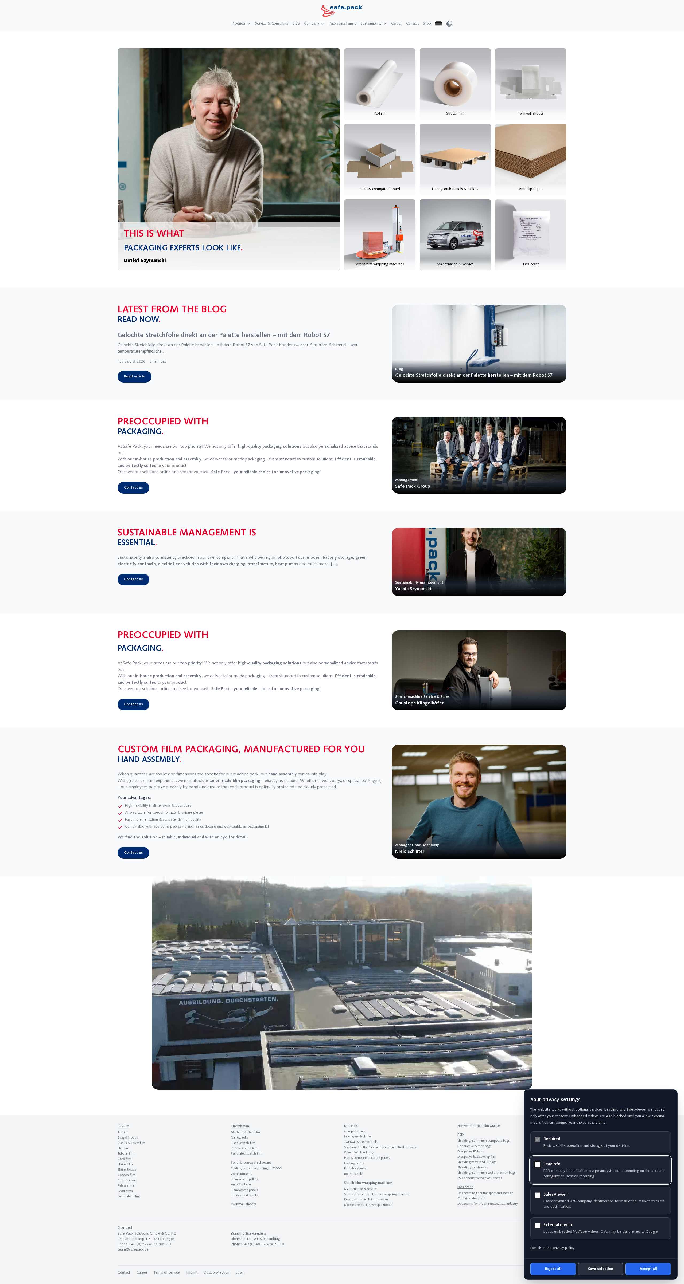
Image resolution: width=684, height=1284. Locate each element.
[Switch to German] (438, 24)
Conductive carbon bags (474, 1146)
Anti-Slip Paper (241, 1184)
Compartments (241, 1174)
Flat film (123, 1148)
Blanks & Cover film (131, 1143)
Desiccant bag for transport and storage (485, 1193)
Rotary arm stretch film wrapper (366, 1199)
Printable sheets (355, 1168)
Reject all (553, 1269)
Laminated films (129, 1196)
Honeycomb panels (244, 1190)
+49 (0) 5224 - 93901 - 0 (150, 1244)
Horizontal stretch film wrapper (479, 1126)
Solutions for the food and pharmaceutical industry (380, 1147)
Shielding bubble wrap (472, 1167)
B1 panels (350, 1126)
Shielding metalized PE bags (476, 1162)
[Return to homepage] (342, 11)
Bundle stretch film (244, 1148)
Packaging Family (342, 24)
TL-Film (123, 1132)
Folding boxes (354, 1163)
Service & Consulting (271, 24)
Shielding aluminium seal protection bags (486, 1173)
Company (311, 24)
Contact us (133, 488)
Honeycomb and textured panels (367, 1158)
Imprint (191, 1273)
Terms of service (167, 1273)
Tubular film (126, 1153)
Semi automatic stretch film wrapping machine (377, 1194)
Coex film (124, 1159)
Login (240, 1273)
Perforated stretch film (246, 1153)
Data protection (216, 1273)
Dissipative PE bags (470, 1151)
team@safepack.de (133, 1250)
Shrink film (125, 1164)
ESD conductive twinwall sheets (479, 1178)
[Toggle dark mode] (449, 24)
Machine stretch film (245, 1132)
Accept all (648, 1269)
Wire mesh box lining (359, 1152)
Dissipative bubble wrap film (476, 1157)
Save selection (600, 1269)
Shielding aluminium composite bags (483, 1141)
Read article (134, 377)
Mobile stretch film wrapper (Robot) (369, 1205)
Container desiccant (471, 1198)
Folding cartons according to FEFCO (256, 1168)
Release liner (126, 1185)
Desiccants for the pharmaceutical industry (487, 1204)
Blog (296, 24)
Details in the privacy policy (552, 1248)
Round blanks (353, 1174)
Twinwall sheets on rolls (360, 1142)
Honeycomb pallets (244, 1179)
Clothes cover (127, 1180)
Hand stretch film (243, 1143)
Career (396, 24)
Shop (427, 24)
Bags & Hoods (128, 1137)
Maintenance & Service (360, 1189)
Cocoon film (126, 1175)
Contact (412, 24)
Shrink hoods (127, 1169)
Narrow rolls (239, 1137)
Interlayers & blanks (244, 1195)
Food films (125, 1191)
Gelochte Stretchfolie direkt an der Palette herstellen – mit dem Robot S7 (224, 335)
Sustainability (371, 24)
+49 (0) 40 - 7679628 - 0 (263, 1244)
